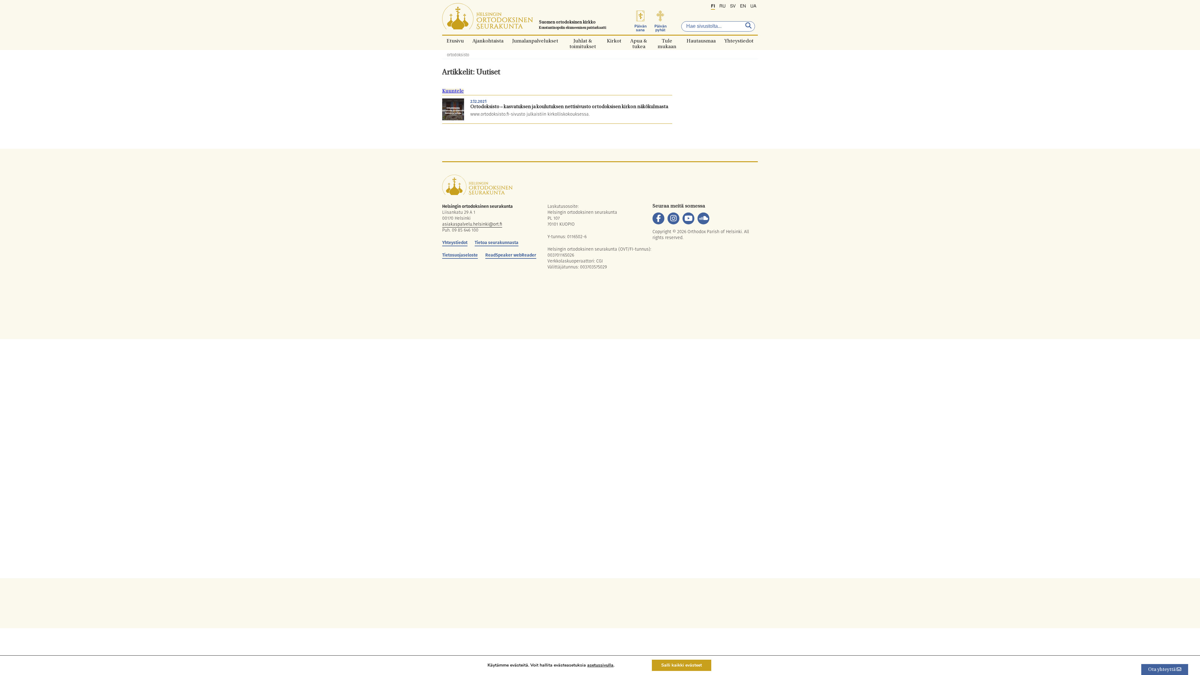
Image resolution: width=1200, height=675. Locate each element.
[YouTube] (688, 218)
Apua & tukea (638, 41)
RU (722, 6)
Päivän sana (640, 28)
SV (733, 6)
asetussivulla (600, 665)
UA (753, 6)
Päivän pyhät (660, 28)
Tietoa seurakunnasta (496, 242)
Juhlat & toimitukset (582, 41)
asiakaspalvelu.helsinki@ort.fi (472, 224)
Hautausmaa (701, 41)
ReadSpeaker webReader (510, 255)
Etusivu (455, 41)
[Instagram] (673, 218)
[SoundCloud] (703, 218)
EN (743, 6)
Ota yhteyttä (1162, 670)
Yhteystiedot (738, 41)
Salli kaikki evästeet (681, 665)
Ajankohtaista (487, 41)
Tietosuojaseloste (460, 255)
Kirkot (614, 41)
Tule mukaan (667, 41)
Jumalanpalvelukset (535, 41)
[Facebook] (658, 218)
